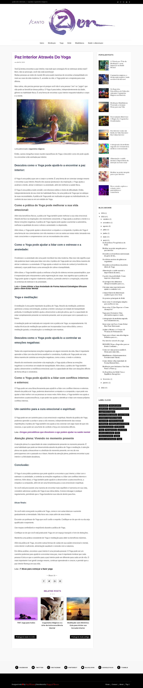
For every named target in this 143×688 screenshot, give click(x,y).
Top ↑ (128, 684)
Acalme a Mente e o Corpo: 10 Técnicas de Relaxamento (114, 331)
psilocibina (122, 430)
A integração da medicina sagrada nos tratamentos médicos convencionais (119, 147)
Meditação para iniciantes (119, 424)
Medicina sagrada (116, 421)
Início (42, 43)
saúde (117, 436)
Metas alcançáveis (106, 427)
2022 (103, 388)
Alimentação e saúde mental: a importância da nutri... (114, 272)
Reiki (69, 43)
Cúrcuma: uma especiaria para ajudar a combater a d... (114, 288)
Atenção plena (115, 405)
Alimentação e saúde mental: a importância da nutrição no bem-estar (119, 160)
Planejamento (111, 430)
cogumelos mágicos (36, 149)
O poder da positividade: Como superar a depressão (114, 277)
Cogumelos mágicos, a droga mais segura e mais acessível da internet (119, 77)
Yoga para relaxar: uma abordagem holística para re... (115, 336)
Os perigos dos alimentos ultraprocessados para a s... (114, 283)
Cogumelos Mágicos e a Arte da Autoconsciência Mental (52, 625)
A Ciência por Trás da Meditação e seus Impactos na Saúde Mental (118, 64)
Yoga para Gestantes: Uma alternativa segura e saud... (113, 314)
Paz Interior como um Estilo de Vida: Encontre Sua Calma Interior (119, 133)
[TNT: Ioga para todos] (26, 608)
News (102, 430)
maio (105, 237)
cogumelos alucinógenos (119, 408)
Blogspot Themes (53, 684)
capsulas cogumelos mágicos (37, 2)
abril (105, 240)
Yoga (61, 43)
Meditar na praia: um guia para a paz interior (119, 173)
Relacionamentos (106, 436)
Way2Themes (30, 684)
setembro (107, 223)
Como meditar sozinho (108, 415)
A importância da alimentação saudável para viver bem (113, 294)
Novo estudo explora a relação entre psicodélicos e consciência (118, 189)
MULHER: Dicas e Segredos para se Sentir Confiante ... (116, 345)
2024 (103, 213)
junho (105, 233)
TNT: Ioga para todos (26, 623)
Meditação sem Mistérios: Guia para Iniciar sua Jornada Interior (78, 625)
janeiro (106, 383)
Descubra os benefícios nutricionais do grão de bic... (116, 255)
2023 (103, 217)
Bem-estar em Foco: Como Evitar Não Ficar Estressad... (115, 325)
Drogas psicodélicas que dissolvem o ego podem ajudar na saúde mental (55, 432)
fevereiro (106, 379)
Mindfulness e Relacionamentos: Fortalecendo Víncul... (114, 356)
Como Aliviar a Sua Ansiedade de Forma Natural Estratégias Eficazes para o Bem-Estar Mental (51, 287)
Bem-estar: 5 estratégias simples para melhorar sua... (115, 303)
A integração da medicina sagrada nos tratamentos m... (115, 319)
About (121, 684)
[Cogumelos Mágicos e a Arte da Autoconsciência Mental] (52, 608)
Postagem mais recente (25, 637)
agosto (106, 226)
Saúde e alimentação (95, 43)
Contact (114, 684)
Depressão (104, 421)
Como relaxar (123, 415)
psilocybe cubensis (18, 2)
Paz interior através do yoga (113, 341)
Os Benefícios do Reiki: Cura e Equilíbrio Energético (114, 373)
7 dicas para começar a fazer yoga (36, 569)
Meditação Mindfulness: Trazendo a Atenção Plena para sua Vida (119, 105)
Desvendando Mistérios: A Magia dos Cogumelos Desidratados (119, 119)
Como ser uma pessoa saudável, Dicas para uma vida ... (114, 351)
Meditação (52, 43)
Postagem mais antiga (80, 637)
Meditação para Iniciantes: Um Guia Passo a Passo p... (116, 367)
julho (105, 230)
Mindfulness (79, 43)
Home (107, 684)
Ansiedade (103, 405)
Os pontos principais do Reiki (114, 298)
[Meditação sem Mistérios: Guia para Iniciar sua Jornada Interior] (78, 608)
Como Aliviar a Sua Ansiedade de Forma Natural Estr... (115, 362)
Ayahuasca (103, 408)
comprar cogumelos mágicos (110, 418)
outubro (106, 219)
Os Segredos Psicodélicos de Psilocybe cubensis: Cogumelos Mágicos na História (119, 92)
